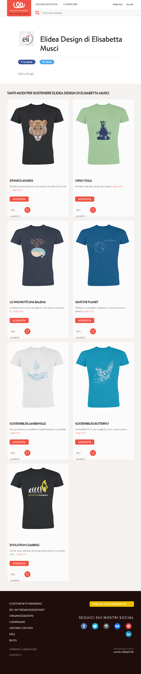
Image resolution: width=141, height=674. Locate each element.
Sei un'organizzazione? (27, 609)
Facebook (27, 62)
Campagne (70, 4)
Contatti (15, 654)
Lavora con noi (21, 627)
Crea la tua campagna (108, 604)
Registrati (118, 4)
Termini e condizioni (23, 649)
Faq (12, 634)
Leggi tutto (17, 189)
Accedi (129, 4)
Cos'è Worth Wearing (25, 603)
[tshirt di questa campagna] (27, 210)
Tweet (48, 62)
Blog (13, 640)
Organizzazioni (46, 4)
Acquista (19, 199)
